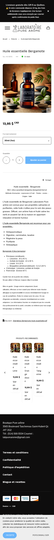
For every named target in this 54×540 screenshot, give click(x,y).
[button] (27, 140)
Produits (14, 39)
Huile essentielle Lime (15, 364)
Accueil (5, 39)
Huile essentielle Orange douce (27, 369)
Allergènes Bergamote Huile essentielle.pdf (30, 321)
